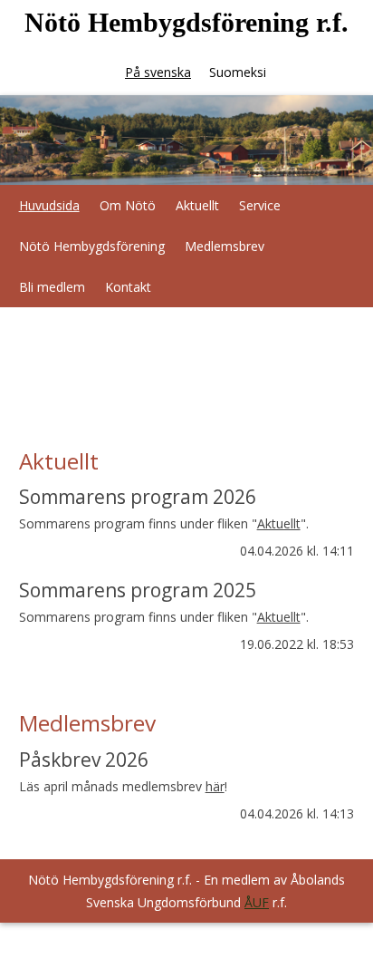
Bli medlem (52, 286)
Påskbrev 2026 (83, 759)
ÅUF (256, 902)
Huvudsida (49, 205)
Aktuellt (197, 205)
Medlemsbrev (224, 246)
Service (260, 205)
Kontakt (128, 286)
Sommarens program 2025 (137, 590)
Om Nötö (128, 205)
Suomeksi (237, 72)
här (215, 786)
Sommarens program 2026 (137, 496)
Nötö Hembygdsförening (92, 246)
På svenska (158, 72)
